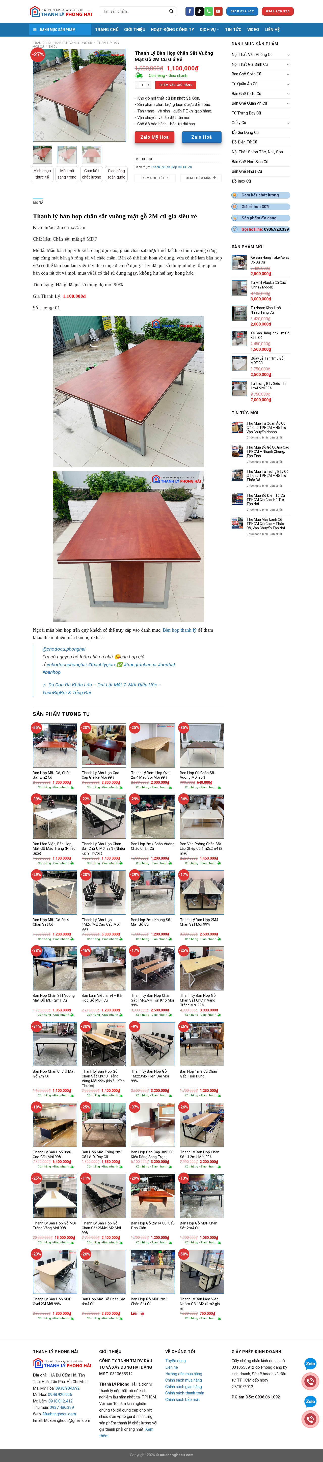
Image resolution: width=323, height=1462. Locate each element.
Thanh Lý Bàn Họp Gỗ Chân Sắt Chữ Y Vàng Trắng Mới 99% (198, 1000)
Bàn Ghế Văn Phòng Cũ (73, 43)
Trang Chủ (107, 29)
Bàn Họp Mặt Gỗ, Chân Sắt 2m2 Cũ (51, 775)
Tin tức (233, 29)
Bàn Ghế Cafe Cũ (246, 93)
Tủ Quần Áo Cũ (244, 83)
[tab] (38, 203)
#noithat (166, 664)
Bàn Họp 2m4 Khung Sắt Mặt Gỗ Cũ (151, 922)
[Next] (117, 95)
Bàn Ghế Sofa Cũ (246, 74)
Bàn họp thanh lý (180, 630)
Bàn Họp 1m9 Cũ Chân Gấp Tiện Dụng (198, 1073)
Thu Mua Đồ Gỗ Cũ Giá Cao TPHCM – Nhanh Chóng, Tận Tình (268, 451)
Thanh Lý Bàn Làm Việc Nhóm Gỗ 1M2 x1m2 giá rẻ (200, 1304)
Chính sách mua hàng (183, 1380)
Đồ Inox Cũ (241, 181)
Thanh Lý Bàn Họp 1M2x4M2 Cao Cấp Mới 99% (101, 924)
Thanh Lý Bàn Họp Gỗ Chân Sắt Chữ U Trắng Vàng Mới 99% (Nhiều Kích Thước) (103, 1078)
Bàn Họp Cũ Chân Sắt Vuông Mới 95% (198, 775)
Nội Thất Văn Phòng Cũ (252, 54)
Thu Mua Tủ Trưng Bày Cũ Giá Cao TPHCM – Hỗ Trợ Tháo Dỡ (267, 476)
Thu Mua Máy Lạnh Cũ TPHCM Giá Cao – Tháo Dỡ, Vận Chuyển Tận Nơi (266, 523)
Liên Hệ (272, 29)
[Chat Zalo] (310, 1363)
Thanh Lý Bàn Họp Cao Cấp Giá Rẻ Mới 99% (100, 775)
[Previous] (40, 95)
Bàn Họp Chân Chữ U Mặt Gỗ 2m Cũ (54, 1073)
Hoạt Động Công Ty (172, 29)
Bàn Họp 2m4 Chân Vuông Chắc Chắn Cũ (152, 846)
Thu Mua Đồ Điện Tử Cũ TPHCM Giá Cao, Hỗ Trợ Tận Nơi (266, 499)
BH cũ (53, 46)
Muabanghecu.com (59, 1414)
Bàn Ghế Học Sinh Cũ (250, 161)
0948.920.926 (60, 1394)
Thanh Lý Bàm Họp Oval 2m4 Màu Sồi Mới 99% (150, 775)
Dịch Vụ (208, 29)
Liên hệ (171, 1367)
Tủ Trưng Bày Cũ (246, 113)
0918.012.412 (60, 1401)
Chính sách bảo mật (182, 1399)
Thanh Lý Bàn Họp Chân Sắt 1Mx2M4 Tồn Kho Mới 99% (152, 1000)
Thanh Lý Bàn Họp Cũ (166, 167)
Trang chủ (42, 43)
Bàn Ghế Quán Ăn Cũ (249, 103)
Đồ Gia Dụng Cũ (245, 132)
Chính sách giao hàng (183, 1386)
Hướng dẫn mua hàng (183, 1373)
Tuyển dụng (175, 1360)
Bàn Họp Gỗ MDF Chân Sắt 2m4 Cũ (198, 1225)
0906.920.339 (276, 229)
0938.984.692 (68, 1388)
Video (253, 29)
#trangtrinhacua (140, 664)
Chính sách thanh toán (184, 1393)
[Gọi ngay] (310, 1381)
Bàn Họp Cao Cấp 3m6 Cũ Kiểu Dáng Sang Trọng (152, 1154)
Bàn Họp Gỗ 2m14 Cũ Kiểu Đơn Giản (153, 1225)
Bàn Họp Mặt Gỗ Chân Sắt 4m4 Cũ (103, 1301)
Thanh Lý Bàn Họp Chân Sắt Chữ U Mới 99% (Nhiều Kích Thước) (103, 849)
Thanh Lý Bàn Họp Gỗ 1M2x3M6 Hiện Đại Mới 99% (150, 1076)
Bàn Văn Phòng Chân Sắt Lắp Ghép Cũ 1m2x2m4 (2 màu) (201, 849)
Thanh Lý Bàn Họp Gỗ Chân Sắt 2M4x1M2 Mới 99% (101, 1228)
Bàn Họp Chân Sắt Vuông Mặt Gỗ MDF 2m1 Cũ (54, 998)
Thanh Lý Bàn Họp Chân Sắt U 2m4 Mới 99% (199, 1154)
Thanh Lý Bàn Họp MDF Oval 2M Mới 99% (52, 1301)
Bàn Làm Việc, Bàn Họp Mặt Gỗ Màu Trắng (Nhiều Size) (54, 849)
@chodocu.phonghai (64, 649)
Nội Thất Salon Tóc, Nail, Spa (257, 152)
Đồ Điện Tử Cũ (244, 142)
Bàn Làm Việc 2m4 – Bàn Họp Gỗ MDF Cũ (102, 998)
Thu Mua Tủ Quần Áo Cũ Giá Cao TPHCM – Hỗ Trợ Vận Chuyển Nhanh (266, 427)
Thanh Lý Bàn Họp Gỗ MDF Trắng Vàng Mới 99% (55, 1225)
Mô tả (38, 202)
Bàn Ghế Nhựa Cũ (247, 171)
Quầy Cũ (239, 122)
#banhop (51, 672)
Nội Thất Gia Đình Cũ (250, 64)
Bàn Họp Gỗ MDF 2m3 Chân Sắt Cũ (149, 1301)
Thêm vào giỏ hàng (176, 85)
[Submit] (171, 11)
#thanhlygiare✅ (105, 664)
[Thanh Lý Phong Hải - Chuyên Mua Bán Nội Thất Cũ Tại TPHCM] (60, 11)
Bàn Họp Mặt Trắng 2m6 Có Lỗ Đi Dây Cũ (102, 1154)
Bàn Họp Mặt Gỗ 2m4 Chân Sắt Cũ (51, 922)
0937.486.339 (62, 1407)
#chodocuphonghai (66, 664)
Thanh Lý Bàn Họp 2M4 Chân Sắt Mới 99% (199, 922)
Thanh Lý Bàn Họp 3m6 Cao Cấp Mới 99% (52, 1154)
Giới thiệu (134, 29)
